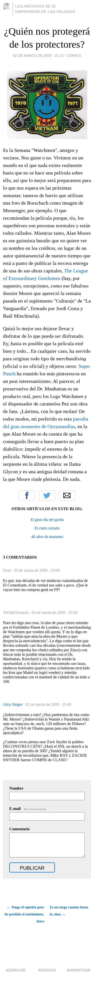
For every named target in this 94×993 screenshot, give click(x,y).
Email (67, 495)
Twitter (47, 495)
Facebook (27, 495)
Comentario (19, 829)
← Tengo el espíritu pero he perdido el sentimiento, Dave (24, 914)
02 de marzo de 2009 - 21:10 (38, 55)
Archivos (47, 970)
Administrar (78, 970)
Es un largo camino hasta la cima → (69, 910)
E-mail (28, 808)
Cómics (74, 55)
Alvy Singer (13, 704)
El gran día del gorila (47, 519)
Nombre (16, 788)
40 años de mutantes (47, 537)
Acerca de (16, 970)
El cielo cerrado (47, 528)
